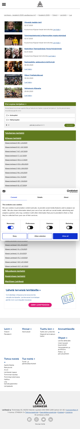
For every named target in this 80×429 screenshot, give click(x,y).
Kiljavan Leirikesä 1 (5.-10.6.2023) (16, 253)
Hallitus (7, 379)
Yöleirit (55, 15)
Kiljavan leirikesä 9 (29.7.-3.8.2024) (16, 181)
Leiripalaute (8, 386)
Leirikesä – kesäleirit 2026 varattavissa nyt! (20, 15)
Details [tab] (40, 197)
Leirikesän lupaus (10, 372)
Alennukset (26, 332)
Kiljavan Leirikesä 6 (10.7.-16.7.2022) (16, 266)
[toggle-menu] (4, 4)
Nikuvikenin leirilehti (15, 271)
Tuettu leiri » (47, 329)
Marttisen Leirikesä (14, 281)
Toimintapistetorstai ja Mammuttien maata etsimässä (45, 36)
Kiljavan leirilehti (13, 138)
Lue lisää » (56, 30)
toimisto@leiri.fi (72, 410)
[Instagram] (36, 419)
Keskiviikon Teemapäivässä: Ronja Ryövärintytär (43, 49)
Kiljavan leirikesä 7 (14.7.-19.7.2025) (16, 151)
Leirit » (8, 329)
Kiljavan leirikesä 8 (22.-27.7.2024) (16, 185)
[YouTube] (43, 419)
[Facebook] (29, 419)
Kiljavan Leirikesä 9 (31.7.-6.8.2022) (16, 258)
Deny (15, 236)
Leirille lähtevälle (64, 341)
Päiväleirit (7, 334)
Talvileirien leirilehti (14, 133)
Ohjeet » (62, 337)
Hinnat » (27, 329)
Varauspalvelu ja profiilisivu (64, 348)
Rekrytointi (8, 367)
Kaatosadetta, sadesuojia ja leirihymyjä (39, 62)
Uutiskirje (68, 412)
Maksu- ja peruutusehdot (63, 353)
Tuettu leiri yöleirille (47, 332)
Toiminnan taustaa (11, 375)
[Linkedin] (50, 419)
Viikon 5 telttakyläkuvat (33, 75)
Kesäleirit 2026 (44, 15)
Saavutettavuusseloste (48, 412)
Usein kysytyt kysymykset (63, 344)
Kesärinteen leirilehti (15, 276)
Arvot (6, 370)
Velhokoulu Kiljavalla (32, 88)
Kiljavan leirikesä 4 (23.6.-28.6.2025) (16, 164)
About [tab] (66, 197)
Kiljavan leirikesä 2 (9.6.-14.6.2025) (16, 173)
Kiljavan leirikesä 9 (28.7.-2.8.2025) (16, 143)
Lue (70, 15)
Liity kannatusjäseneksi (10, 383)
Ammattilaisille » (66, 331)
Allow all (65, 236)
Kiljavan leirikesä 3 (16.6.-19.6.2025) (16, 168)
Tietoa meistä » (11, 360)
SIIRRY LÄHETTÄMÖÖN (40, 305)
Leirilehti (63, 15)
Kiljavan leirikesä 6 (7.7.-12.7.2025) (16, 156)
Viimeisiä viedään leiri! (33, 22)
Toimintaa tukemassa (12, 377)
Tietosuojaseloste (31, 412)
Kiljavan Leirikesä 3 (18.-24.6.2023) (16, 245)
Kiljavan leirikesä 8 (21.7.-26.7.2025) (16, 147)
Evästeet (61, 412)
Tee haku (69, 125)
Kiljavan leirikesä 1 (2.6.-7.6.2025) (15, 177)
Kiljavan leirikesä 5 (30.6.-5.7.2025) (16, 160)
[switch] (30, 227)
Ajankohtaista (9, 365)
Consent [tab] (14, 197)
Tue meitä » (28, 358)
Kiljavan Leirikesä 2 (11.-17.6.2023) (16, 249)
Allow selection (40, 236)
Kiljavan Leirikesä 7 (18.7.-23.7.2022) (16, 262)
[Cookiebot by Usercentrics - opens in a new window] (68, 191)
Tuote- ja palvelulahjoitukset (29, 363)
